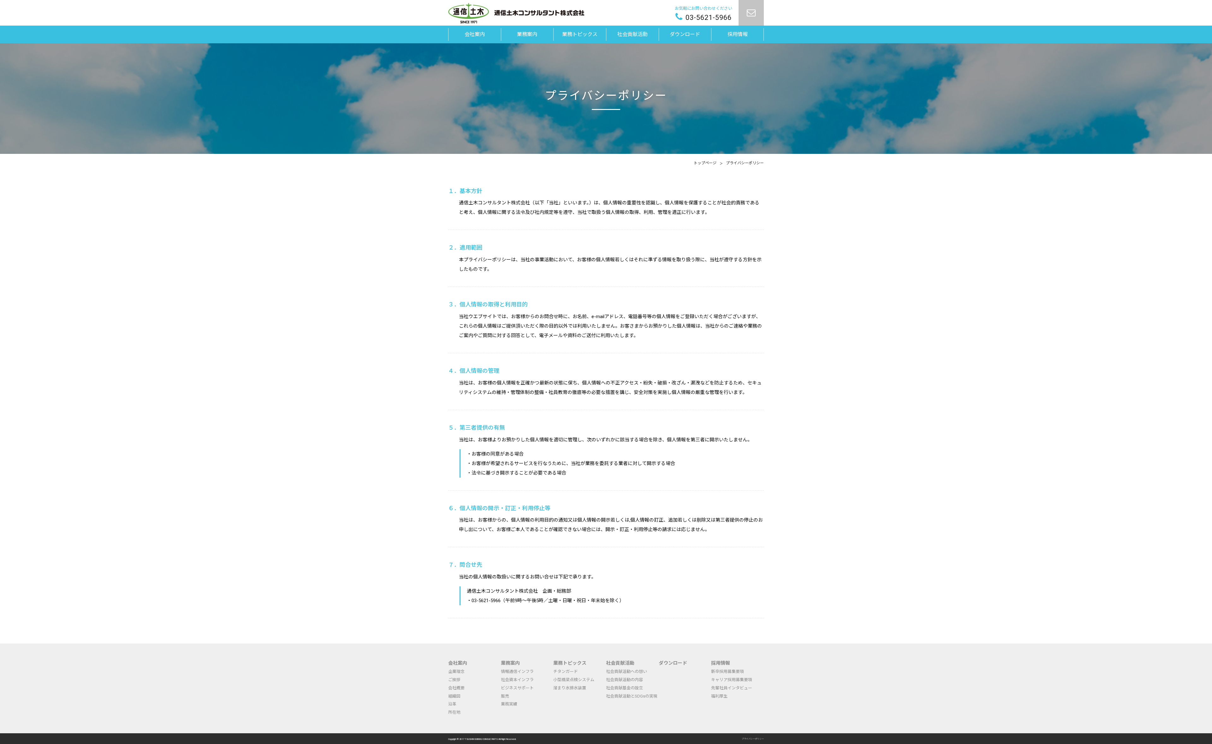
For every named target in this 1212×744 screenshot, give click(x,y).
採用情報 (720, 663)
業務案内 (510, 663)
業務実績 (509, 704)
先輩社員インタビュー (731, 688)
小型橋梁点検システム (573, 679)
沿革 (452, 704)
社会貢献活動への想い (626, 671)
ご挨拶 (454, 679)
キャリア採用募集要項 (731, 679)
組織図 (454, 696)
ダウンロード (673, 663)
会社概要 (456, 688)
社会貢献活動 (620, 663)
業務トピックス (569, 663)
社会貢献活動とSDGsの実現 (631, 696)
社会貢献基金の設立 (624, 688)
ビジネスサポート (517, 688)
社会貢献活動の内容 (624, 679)
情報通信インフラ (517, 671)
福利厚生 (719, 696)
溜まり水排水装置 (569, 688)
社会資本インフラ (517, 679)
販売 (505, 696)
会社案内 (457, 663)
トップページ (705, 163)
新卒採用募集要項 (727, 671)
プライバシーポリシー (753, 739)
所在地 (454, 712)
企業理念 (456, 671)
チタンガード (565, 671)
